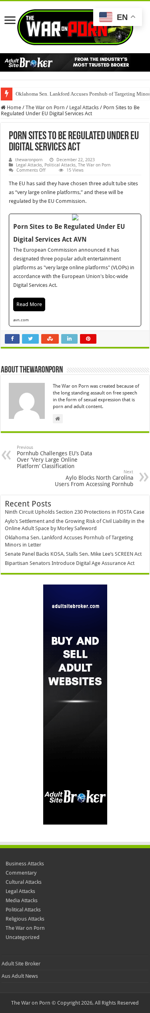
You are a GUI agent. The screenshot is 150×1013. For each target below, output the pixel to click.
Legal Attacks (84, 107)
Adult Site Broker (21, 964)
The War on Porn (45, 107)
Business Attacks (25, 864)
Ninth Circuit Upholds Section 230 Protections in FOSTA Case (74, 512)
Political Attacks (60, 165)
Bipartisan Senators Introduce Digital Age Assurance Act (69, 563)
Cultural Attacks (24, 882)
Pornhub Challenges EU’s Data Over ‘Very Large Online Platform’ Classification (54, 457)
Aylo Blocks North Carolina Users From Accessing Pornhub (94, 478)
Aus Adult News (20, 976)
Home (13, 107)
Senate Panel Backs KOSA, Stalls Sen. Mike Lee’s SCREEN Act (73, 554)
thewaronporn (28, 159)
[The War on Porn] (75, 25)
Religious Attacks (25, 919)
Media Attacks (22, 900)
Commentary (21, 873)
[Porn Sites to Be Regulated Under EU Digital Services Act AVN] (75, 270)
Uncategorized (23, 937)
